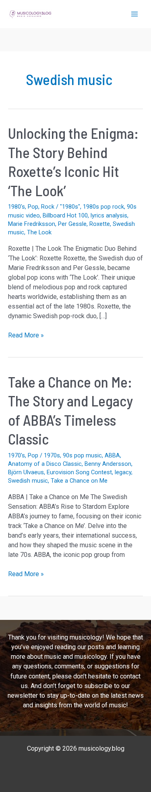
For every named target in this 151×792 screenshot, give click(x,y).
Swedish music (28, 480)
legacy (123, 472)
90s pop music (82, 455)
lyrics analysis (109, 215)
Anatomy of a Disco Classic (45, 463)
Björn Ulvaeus (26, 472)
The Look (39, 232)
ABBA (112, 455)
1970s (52, 455)
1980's (16, 206)
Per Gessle (72, 223)
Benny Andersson (108, 463)
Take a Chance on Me (79, 480)
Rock (47, 206)
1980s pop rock (103, 206)
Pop (33, 206)
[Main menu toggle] (134, 14)
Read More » (26, 335)
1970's (16, 455)
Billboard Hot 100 (65, 215)
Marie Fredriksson (31, 223)
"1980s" (70, 206)
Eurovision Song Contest (79, 472)
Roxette (99, 223)
